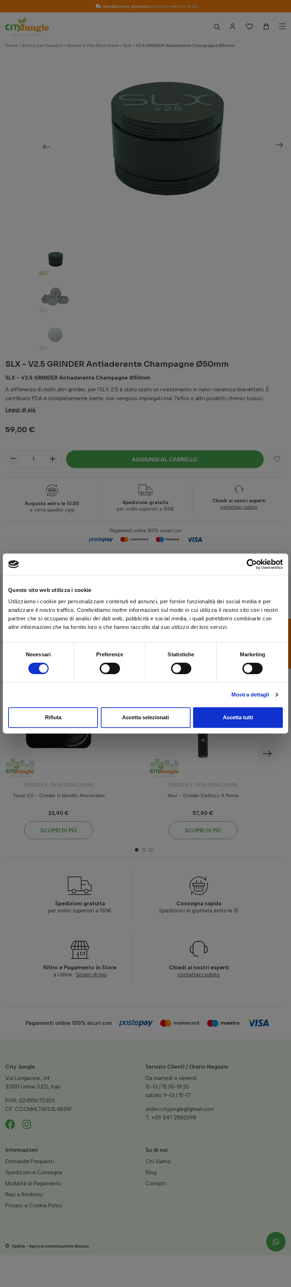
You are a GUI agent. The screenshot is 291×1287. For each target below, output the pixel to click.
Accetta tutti (238, 717)
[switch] (110, 668)
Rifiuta (53, 717)
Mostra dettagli (250, 695)
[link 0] (252, 564)
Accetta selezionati (145, 717)
